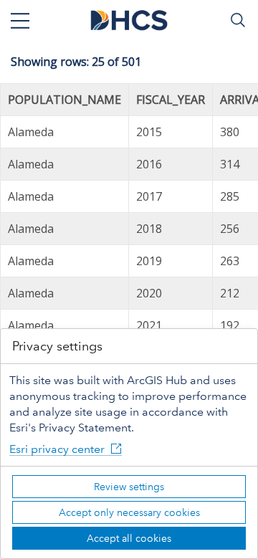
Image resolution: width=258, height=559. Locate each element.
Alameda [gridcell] (31, 132)
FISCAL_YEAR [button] (170, 100)
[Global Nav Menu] (20, 20)
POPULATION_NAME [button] (64, 100)
